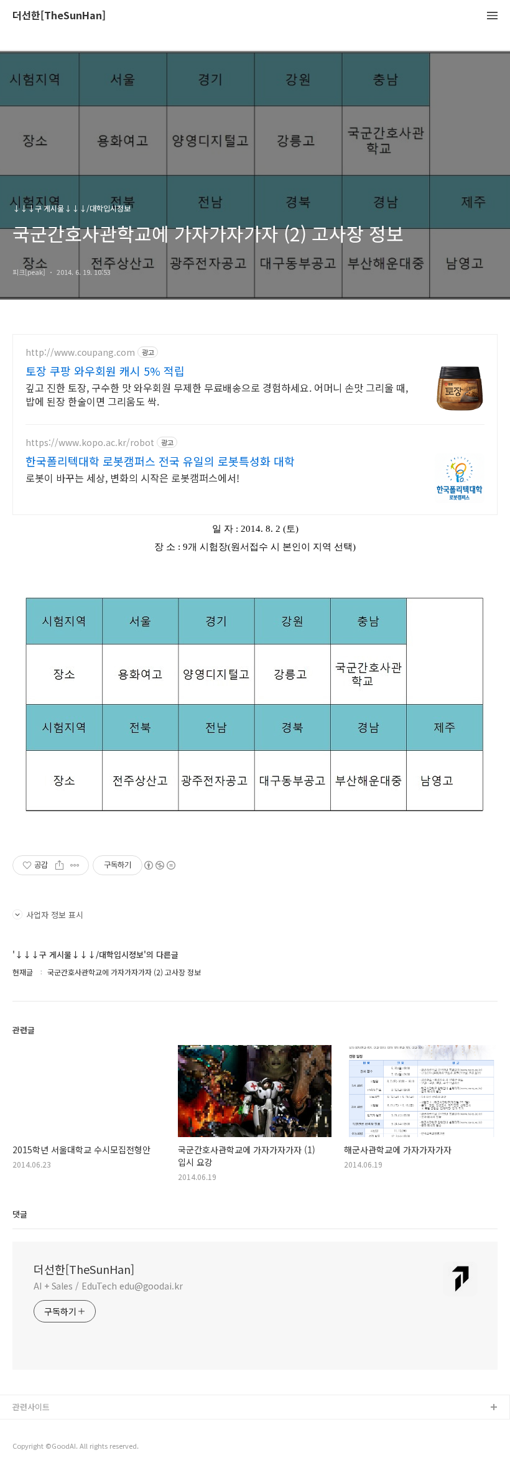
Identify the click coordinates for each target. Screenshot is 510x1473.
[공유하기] (59, 865)
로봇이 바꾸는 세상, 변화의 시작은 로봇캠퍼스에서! (132, 477)
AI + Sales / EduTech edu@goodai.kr (108, 1286)
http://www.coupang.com (80, 352)
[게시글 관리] (75, 865)
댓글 (19, 1214)
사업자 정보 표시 (54, 915)
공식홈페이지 (35, 1428)
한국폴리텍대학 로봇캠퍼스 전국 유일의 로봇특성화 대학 (160, 460)
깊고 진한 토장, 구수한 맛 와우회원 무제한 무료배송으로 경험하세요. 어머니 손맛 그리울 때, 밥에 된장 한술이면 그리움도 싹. (217, 394)
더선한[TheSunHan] (59, 15)
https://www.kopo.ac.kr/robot (90, 442)
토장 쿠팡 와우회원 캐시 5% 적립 (105, 370)
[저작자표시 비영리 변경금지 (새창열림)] (159, 865)
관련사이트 (31, 1407)
